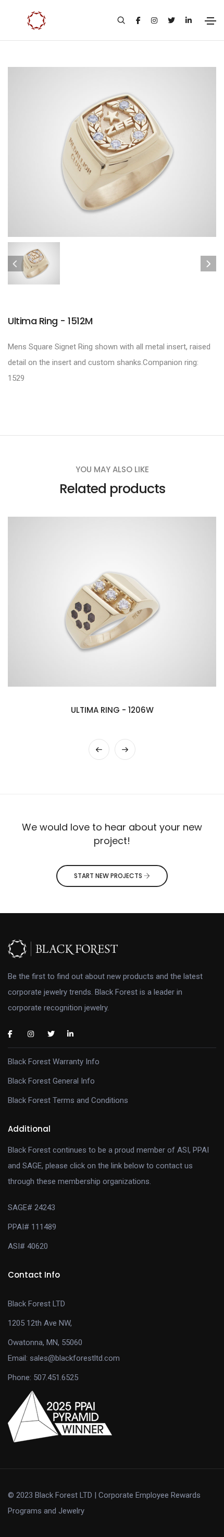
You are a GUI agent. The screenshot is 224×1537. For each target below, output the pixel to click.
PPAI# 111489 (32, 1227)
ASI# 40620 (28, 1246)
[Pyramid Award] (60, 1416)
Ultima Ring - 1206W (112, 709)
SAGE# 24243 (31, 1207)
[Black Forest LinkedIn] (75, 1034)
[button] (99, 749)
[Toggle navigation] (210, 21)
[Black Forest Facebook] (15, 1034)
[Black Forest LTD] (112, 948)
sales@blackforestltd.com (75, 1358)
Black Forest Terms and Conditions (68, 1100)
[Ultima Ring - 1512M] (112, 151)
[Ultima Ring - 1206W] (112, 601)
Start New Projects (109, 875)
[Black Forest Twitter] (55, 1034)
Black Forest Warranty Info (53, 1061)
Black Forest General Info (51, 1081)
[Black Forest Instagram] (35, 1034)
